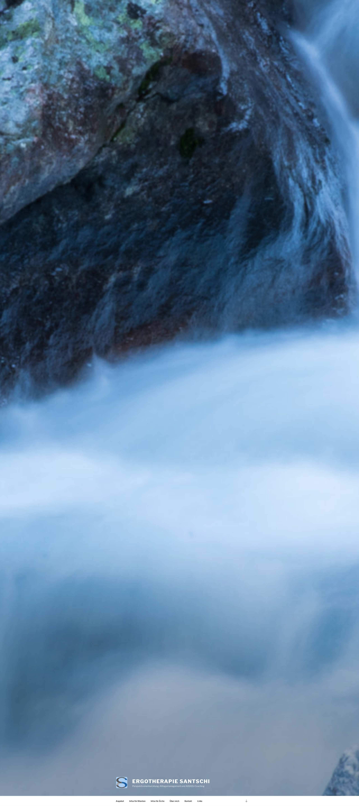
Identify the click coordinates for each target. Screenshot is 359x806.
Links (199, 801)
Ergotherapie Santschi (171, 781)
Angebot (120, 801)
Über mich (174, 801)
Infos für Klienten (137, 801)
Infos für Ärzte (157, 801)
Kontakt (188, 801)
